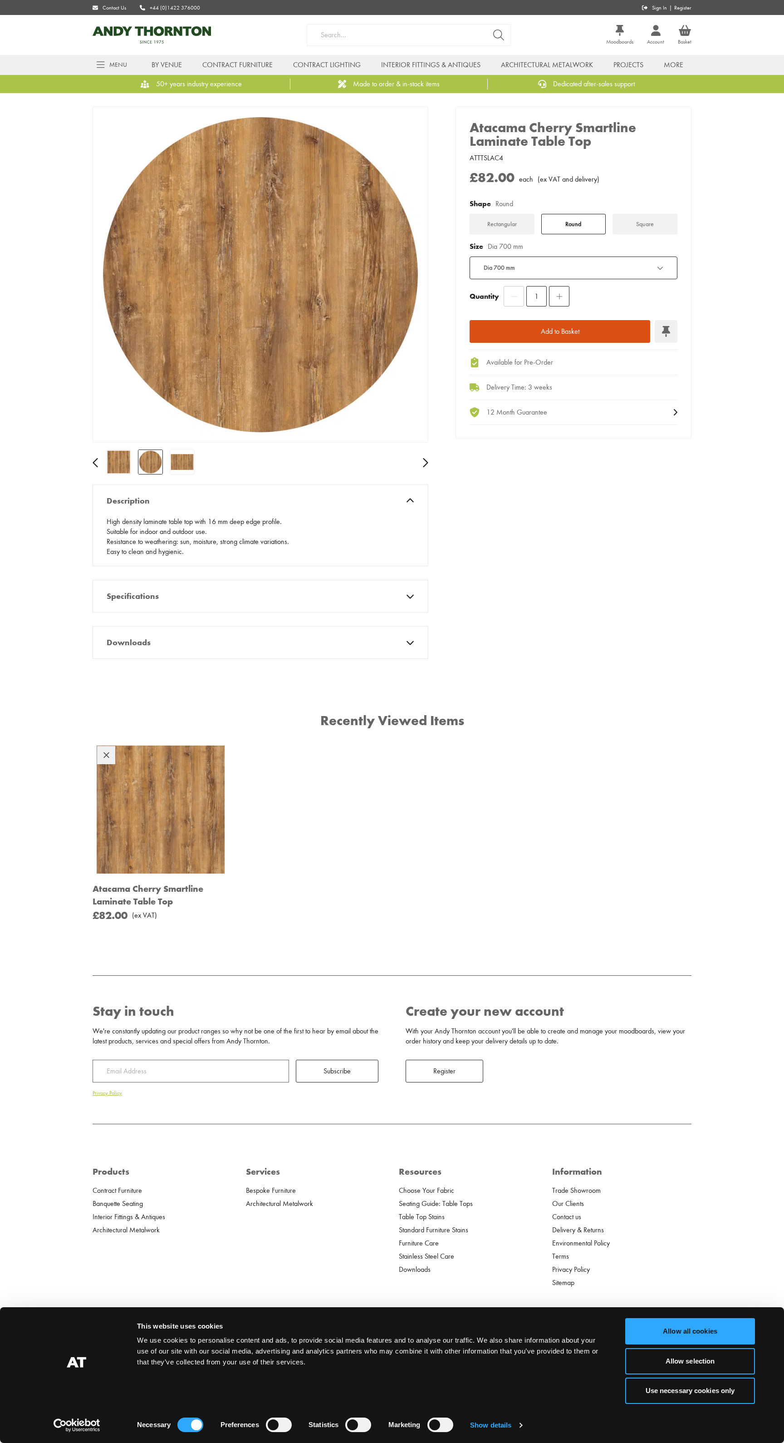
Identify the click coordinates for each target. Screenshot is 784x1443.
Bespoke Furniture (271, 1190)
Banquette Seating (118, 1204)
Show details (490, 1425)
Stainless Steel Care (426, 1256)
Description (128, 501)
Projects (628, 65)
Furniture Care (419, 1243)
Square (645, 224)
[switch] (279, 1425)
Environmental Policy (581, 1243)
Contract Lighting (327, 65)
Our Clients (568, 1204)
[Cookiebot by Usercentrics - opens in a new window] (77, 1425)
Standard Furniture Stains (433, 1230)
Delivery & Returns (578, 1230)
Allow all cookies (690, 1331)
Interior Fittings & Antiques (430, 65)
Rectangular (502, 224)
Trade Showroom (576, 1190)
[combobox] (573, 268)
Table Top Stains (422, 1217)
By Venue (167, 65)
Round (573, 224)
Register (682, 8)
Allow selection (690, 1361)
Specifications (133, 596)
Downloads (129, 642)
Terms (560, 1256)
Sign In (659, 8)
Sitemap (563, 1283)
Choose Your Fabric (426, 1190)
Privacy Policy (107, 1093)
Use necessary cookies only (690, 1390)
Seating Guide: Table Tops (436, 1204)
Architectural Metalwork (547, 65)
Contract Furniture (237, 65)
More (673, 65)
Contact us (566, 1217)
